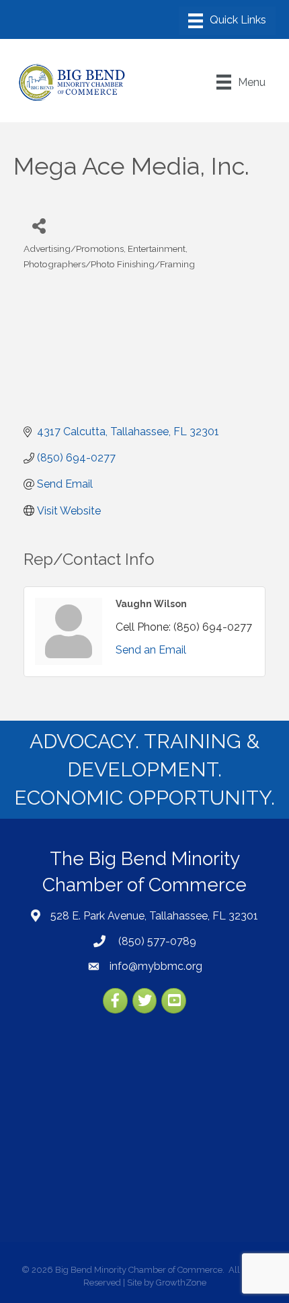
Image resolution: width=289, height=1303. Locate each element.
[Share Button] (39, 225)
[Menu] (227, 21)
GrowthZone (181, 1282)
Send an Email (151, 649)
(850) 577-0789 (156, 941)
